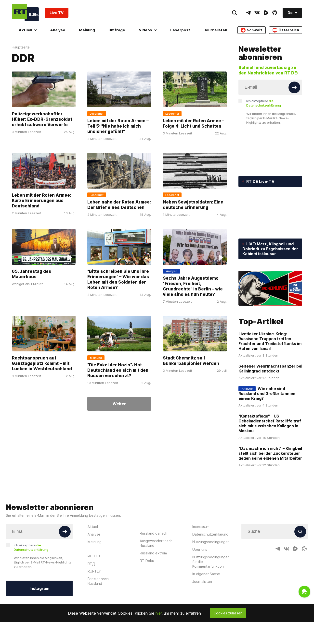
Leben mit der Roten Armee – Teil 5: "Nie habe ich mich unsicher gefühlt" (118, 126)
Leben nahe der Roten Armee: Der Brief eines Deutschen (119, 205)
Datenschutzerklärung (210, 534)
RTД (91, 564)
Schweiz (254, 30)
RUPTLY (94, 571)
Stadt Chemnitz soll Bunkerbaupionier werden (191, 361)
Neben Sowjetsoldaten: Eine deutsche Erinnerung (193, 205)
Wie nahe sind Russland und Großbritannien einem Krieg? (266, 393)
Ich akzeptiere (263, 103)
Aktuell (25, 30)
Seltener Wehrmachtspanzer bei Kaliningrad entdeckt (270, 368)
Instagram (39, 588)
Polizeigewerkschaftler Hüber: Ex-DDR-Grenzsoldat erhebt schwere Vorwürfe (42, 119)
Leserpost (180, 30)
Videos (145, 30)
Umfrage (116, 30)
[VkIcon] (257, 13)
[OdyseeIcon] (275, 13)
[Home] (25, 12)
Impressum (200, 527)
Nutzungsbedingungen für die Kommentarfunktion (211, 561)
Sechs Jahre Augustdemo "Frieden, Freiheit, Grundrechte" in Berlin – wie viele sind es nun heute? (193, 286)
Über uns (199, 549)
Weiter (119, 403)
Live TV (57, 12)
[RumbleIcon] (266, 13)
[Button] (294, 87)
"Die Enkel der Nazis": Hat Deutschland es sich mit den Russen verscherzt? (117, 370)
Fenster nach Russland (98, 581)
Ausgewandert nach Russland (156, 543)
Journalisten (215, 30)
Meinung (87, 30)
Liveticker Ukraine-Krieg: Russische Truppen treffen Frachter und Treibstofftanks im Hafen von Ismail (269, 341)
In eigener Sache (206, 574)
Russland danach (153, 533)
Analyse (57, 30)
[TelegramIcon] (248, 13)
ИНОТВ (94, 556)
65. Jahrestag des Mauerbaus (31, 274)
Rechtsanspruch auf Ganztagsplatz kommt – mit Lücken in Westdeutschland (42, 363)
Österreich (288, 30)
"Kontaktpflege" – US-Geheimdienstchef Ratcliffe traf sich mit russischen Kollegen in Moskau (269, 423)
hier (159, 613)
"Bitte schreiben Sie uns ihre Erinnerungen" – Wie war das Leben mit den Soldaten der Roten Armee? (118, 279)
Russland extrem (153, 553)
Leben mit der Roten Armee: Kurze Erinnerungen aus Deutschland (41, 201)
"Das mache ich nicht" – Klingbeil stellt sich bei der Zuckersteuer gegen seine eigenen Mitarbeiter (270, 453)
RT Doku (147, 561)
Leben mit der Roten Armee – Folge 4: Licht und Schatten (193, 123)
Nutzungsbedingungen (211, 542)
